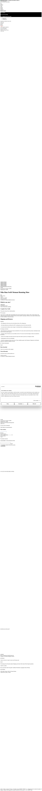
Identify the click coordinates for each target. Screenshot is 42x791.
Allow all (34, 403)
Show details (36, 400)
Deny (8, 403)
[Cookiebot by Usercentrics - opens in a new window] (36, 386)
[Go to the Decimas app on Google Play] (21, 610)
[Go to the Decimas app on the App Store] (21, 622)
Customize (20, 403)
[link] (21, 459)
